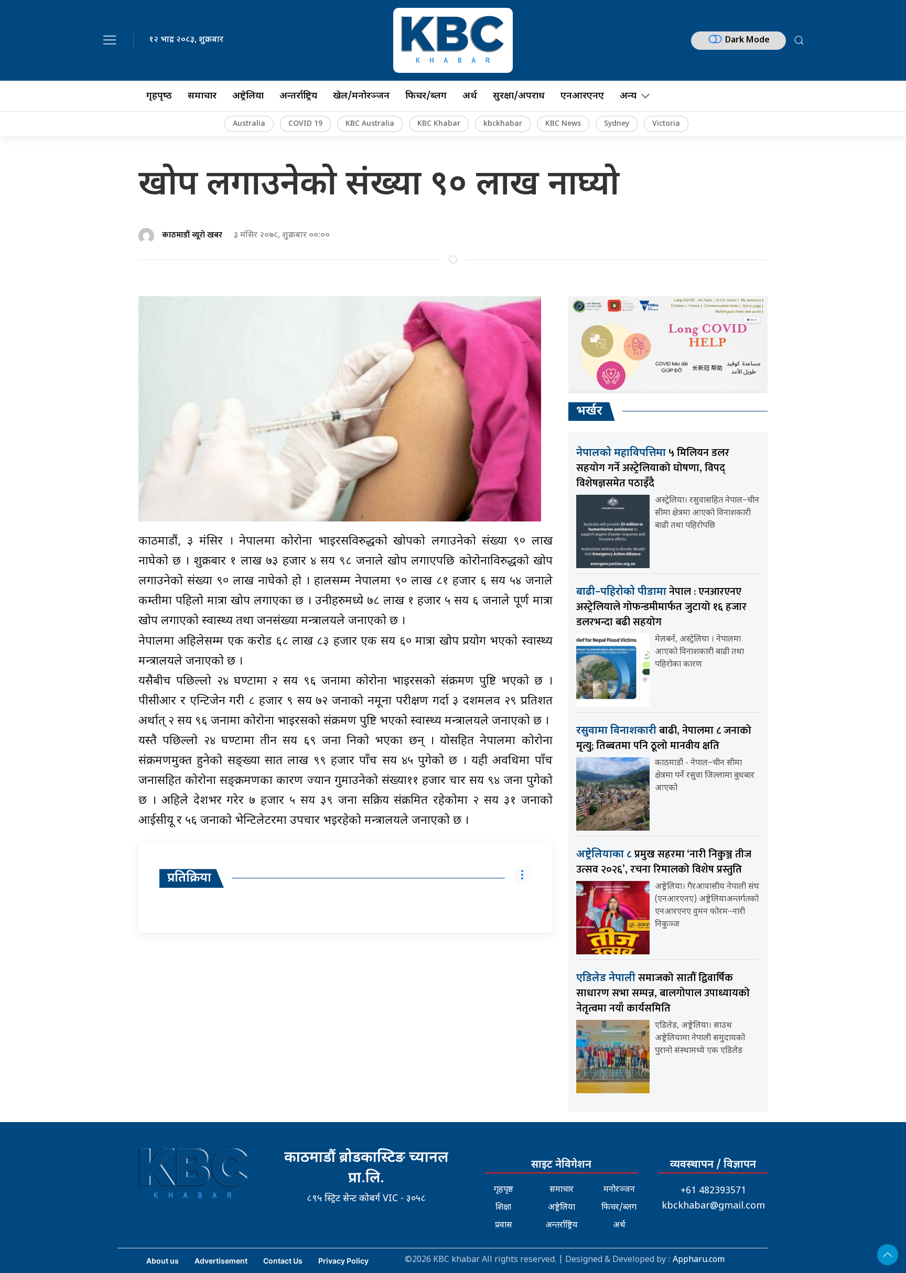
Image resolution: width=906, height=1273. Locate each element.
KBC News (563, 124)
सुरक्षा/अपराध (519, 96)
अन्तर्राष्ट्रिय (298, 96)
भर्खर (589, 411)
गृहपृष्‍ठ (159, 96)
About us (162, 1260)
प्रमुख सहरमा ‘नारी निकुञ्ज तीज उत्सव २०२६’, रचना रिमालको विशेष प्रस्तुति (663, 861)
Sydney (616, 124)
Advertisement (221, 1260)
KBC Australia (370, 124)
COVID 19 (305, 124)
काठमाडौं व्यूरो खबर (192, 235)
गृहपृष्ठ (503, 1189)
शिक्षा (503, 1207)
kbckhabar (502, 124)
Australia (249, 124)
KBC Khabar (438, 124)
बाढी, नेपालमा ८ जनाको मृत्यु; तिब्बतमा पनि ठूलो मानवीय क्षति (663, 738)
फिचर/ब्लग (426, 96)
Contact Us (283, 1260)
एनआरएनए (582, 96)
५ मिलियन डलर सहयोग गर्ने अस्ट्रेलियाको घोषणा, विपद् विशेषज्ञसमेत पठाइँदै (652, 468)
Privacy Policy (343, 1260)
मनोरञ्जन (619, 1189)
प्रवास (503, 1225)
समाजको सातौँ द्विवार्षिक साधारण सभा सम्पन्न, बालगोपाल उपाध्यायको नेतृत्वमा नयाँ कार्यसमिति (663, 993)
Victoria (666, 124)
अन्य (628, 96)
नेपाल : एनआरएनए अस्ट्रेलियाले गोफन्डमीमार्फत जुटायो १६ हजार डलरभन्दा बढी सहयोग (661, 607)
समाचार (202, 96)
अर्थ (469, 96)
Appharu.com (699, 1260)
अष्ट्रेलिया (248, 96)
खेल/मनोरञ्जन (361, 96)
